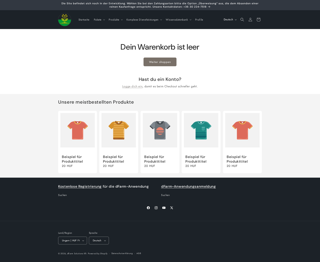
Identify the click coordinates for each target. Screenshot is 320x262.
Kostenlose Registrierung (80, 186)
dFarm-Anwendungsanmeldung (188, 186)
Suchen (62, 195)
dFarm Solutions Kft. (77, 253)
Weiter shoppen (160, 62)
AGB (138, 253)
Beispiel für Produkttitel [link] (72, 159)
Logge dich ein (132, 86)
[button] (99, 19)
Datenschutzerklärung (122, 253)
